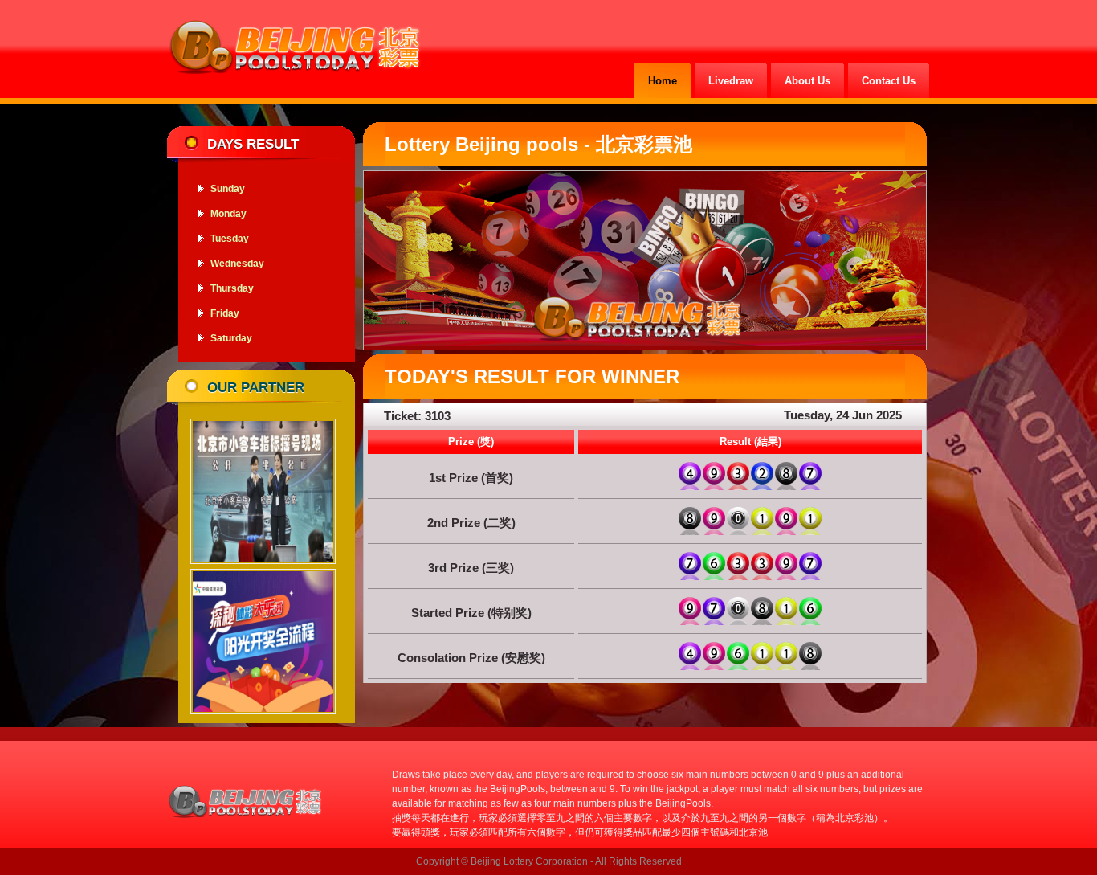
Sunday (227, 188)
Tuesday (229, 238)
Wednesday (237, 263)
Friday (224, 313)
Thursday (232, 288)
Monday (228, 213)
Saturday (231, 338)
